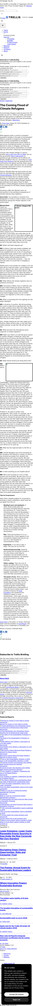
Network (6, 47)
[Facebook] (6, 127)
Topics (6, 30)
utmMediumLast (5, 74)
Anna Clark (5, 123)
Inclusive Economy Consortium (13, 698)
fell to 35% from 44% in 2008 (16, 154)
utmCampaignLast (6, 72)
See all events (5, 891)
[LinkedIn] (1, 127)
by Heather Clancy (6, 904)
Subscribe (3, 77)
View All (6, 37)
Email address (5, 70)
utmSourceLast (5, 76)
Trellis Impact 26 (9, 963)
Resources (7, 953)
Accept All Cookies (16, 994)
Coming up (3, 824)
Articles (6, 955)
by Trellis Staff (5, 921)
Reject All (16, 1000)
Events (6, 32)
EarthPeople (22, 624)
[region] (16, 984)
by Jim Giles (4, 943)
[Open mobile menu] (2, 25)
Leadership (8, 101)
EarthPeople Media (12, 687)
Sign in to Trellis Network (8, 949)
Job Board (7, 49)
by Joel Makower (6, 914)
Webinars (7, 46)
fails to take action (17, 156)
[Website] (16, 130)
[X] (4, 127)
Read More (16, 120)
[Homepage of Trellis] (2, 947)
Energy (2, 101)
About (6, 51)
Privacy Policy (19, 988)
